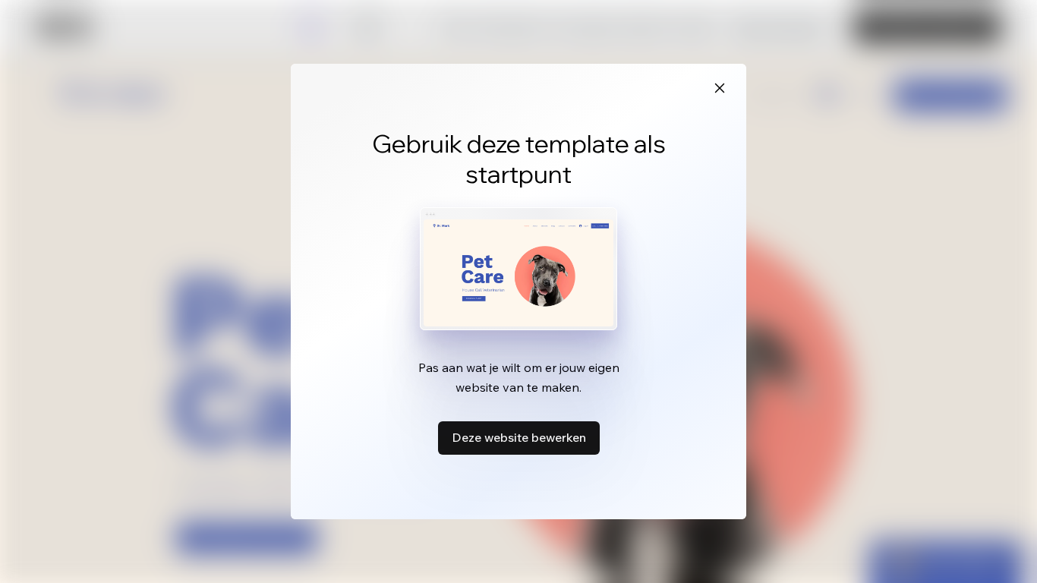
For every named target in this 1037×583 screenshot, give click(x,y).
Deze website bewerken (519, 437)
